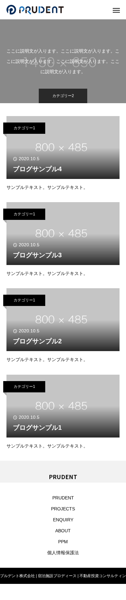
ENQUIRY (63, 519)
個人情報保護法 (63, 552)
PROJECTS (63, 508)
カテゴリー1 (24, 128)
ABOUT (63, 530)
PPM (63, 541)
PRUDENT (63, 497)
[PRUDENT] (56, 10)
